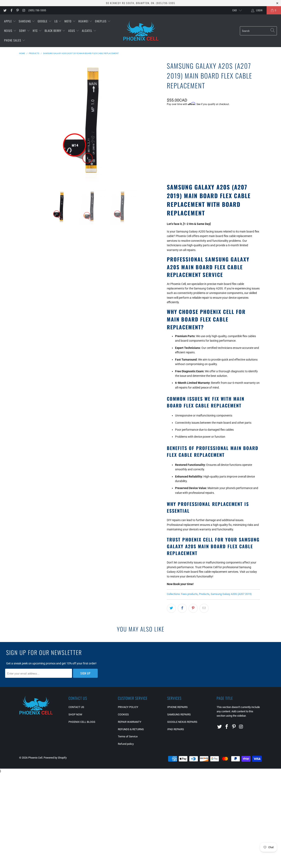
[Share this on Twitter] (171, 608)
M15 (200, 124)
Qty (169, 136)
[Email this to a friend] (204, 608)
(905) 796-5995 (37, 10)
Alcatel (87, 30)
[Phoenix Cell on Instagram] (23, 10)
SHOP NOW (75, 714)
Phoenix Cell (35, 757)
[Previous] (25, 121)
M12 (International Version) (230, 124)
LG (56, 21)
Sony (23, 30)
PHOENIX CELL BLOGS (82, 721)
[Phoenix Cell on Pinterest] (17, 10)
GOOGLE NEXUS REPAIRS (182, 721)
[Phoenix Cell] (141, 30)
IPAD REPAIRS (175, 729)
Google (43, 21)
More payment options (236, 165)
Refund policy (126, 743)
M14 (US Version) (180, 124)
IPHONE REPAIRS (177, 707)
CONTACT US (76, 707)
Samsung (25, 21)
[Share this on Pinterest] (193, 608)
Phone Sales (13, 40)
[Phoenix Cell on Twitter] (5, 10)
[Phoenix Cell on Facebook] (11, 10)
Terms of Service (128, 736)
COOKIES (123, 714)
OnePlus (101, 21)
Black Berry (53, 30)
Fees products (189, 594)
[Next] (159, 121)
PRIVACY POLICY (128, 707)
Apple (8, 21)
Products (204, 594)
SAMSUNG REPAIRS (179, 714)
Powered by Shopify (55, 757)
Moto (68, 21)
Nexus (8, 30)
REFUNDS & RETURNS (131, 729)
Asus (72, 30)
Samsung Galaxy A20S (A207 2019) (231, 594)
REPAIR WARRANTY (129, 721)
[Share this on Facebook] (182, 608)
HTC (35, 30)
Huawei (83, 21)
